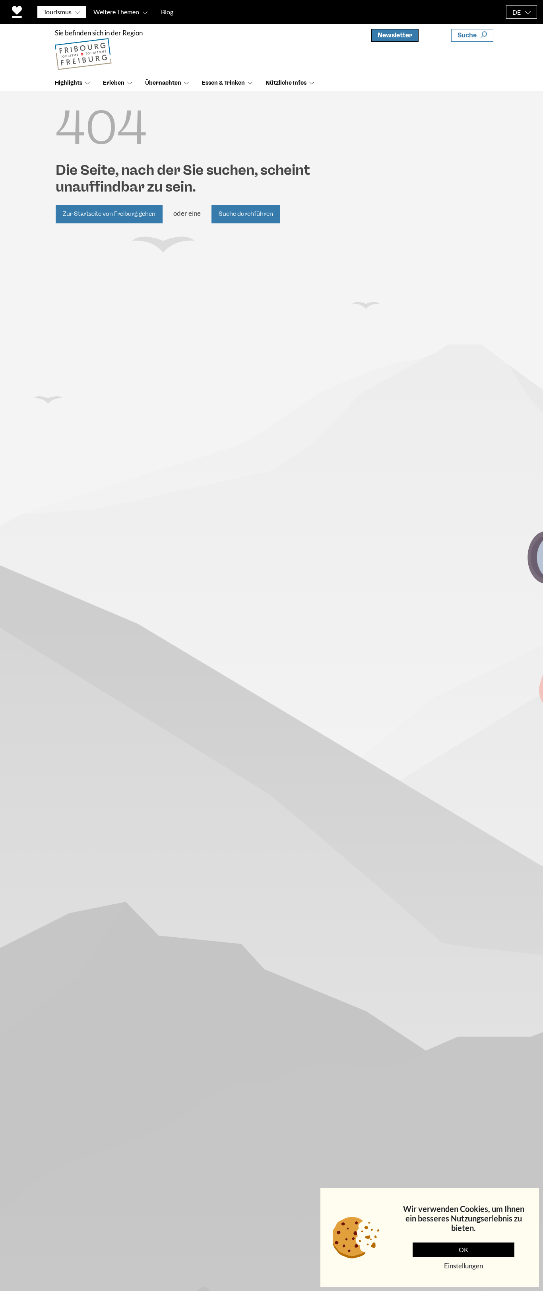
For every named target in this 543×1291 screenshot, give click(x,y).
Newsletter (395, 35)
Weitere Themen (116, 12)
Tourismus (57, 12)
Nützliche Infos (286, 82)
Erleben (113, 82)
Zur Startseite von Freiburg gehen (109, 213)
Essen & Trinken (223, 82)
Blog (167, 12)
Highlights (68, 82)
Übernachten (163, 82)
